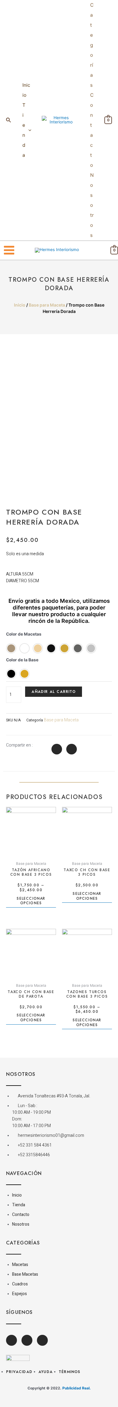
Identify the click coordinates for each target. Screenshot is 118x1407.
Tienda (23, 130)
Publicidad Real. (76, 1388)
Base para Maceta (47, 304)
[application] (28, 130)
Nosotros (92, 205)
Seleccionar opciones (31, 901)
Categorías (91, 45)
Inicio (26, 90)
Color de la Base (22, 659)
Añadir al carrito (53, 691)
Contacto (91, 130)
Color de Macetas (23, 634)
